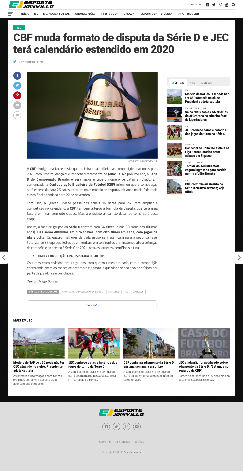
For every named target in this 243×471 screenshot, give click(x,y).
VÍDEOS (166, 13)
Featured (114, 291)
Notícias (139, 442)
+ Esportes (146, 13)
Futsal (127, 13)
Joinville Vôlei (85, 13)
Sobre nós (105, 442)
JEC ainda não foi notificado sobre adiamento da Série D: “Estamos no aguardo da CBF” (203, 366)
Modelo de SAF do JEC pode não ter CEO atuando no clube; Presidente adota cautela (207, 98)
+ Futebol (108, 13)
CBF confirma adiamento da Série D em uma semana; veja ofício (204, 188)
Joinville (138, 291)
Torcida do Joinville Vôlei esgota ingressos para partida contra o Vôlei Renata (205, 170)
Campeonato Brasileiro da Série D (82, 291)
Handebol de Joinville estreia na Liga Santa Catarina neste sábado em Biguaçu (207, 152)
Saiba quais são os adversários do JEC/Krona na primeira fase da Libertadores (206, 116)
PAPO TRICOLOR (188, 13)
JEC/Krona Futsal (56, 13)
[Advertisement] (198, 229)
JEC (36, 13)
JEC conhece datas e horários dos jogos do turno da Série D (205, 132)
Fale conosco (122, 442)
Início (25, 13)
